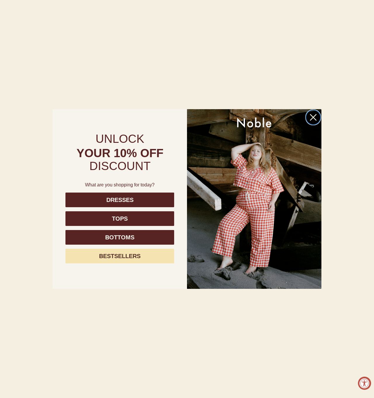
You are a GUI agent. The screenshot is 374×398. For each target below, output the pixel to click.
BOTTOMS (119, 237)
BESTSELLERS (120, 256)
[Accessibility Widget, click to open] (364, 383)
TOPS (120, 218)
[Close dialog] (313, 117)
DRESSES (120, 200)
